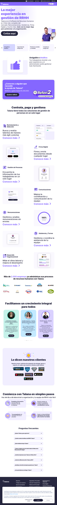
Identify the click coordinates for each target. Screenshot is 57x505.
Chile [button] (51, 3)
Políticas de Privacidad (34, 484)
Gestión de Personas (47, 485)
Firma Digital (45, 483)
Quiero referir (12, 95)
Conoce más (10, 137)
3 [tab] (28, 340)
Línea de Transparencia (34, 482)
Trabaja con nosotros (21, 482)
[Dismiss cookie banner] (52, 489)
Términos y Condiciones (34, 486)
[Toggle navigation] (55, 4)
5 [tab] (31, 340)
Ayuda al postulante (20, 484)
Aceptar (38, 500)
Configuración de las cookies (28, 500)
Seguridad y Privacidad (34, 480)
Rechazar (48, 500)
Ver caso (11, 335)
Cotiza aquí (9, 33)
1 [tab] (25, 340)
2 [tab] (26, 340)
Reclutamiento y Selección (46, 481)
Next (55, 47)
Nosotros (18, 480)
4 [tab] (30, 340)
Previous (1, 47)
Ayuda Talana (19, 486)
